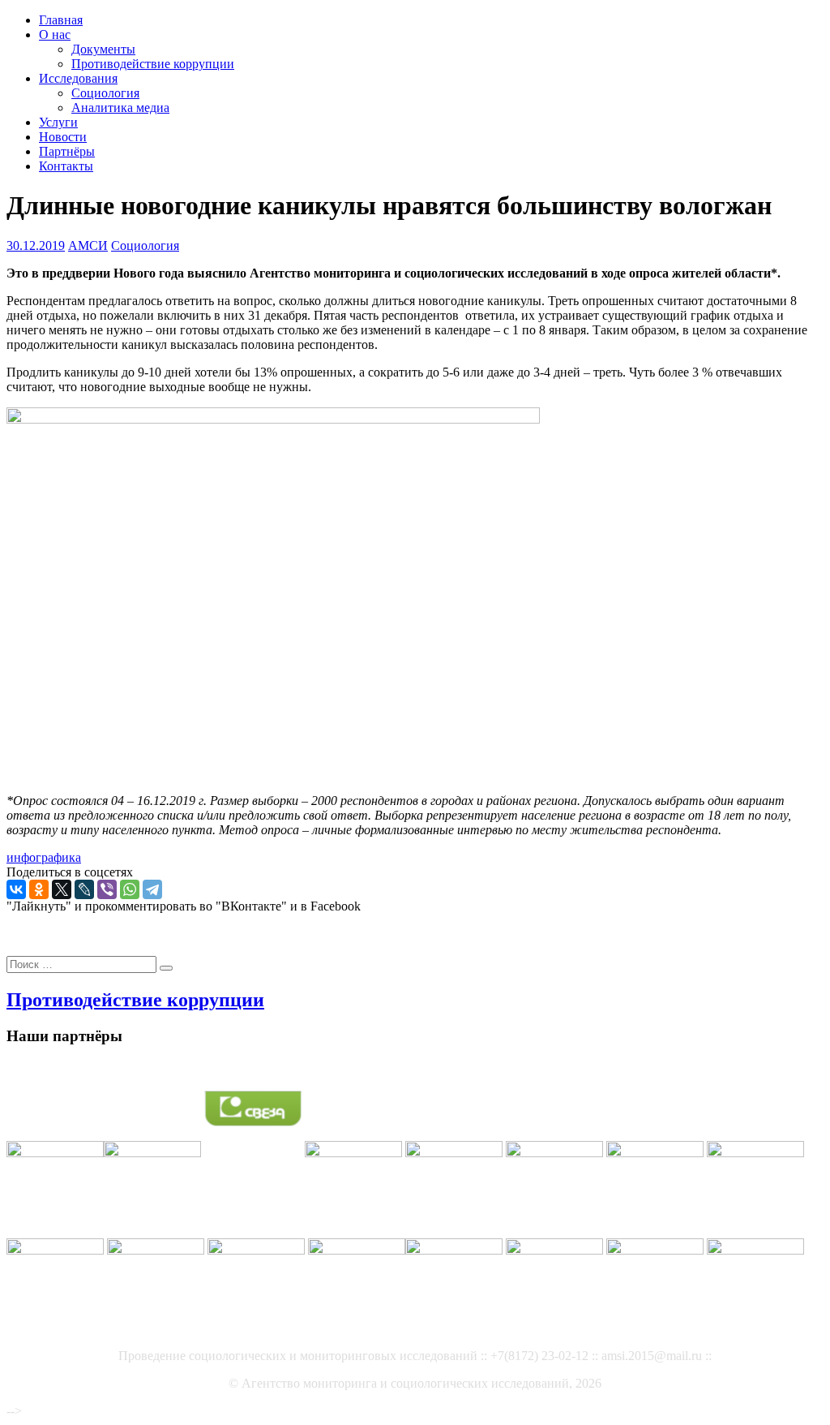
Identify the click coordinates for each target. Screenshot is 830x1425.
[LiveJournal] (84, 889)
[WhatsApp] (129, 889)
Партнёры (67, 151)
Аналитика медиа (120, 107)
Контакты (66, 166)
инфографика (43, 857)
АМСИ (88, 245)
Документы (103, 49)
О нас (55, 34)
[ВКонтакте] (16, 889)
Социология (105, 93)
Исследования (78, 78)
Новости (63, 137)
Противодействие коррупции (152, 64)
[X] (61, 889)
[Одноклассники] (39, 889)
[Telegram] (152, 889)
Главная (61, 20)
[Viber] (107, 889)
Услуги (58, 122)
